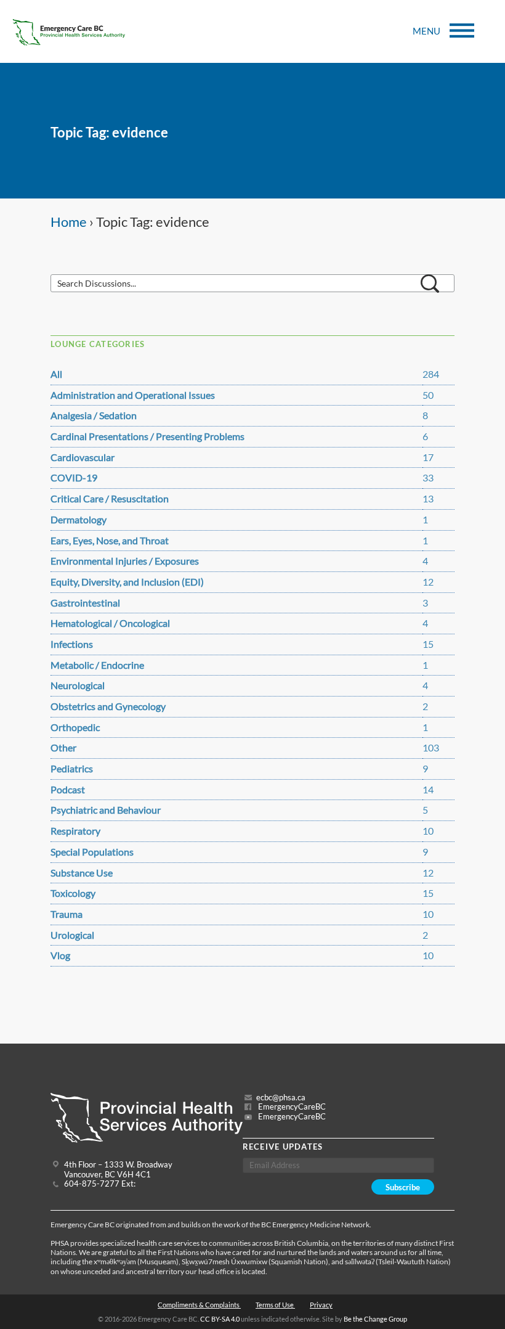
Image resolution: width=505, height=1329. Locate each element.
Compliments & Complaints (199, 1305)
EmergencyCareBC (291, 1106)
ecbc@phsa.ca (280, 1097)
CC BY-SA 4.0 (220, 1319)
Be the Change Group (375, 1319)
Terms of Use (275, 1305)
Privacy (321, 1305)
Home (68, 222)
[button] (430, 283)
